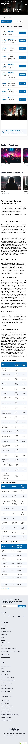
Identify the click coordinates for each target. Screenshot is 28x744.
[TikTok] (24, 616)
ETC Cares (4, 634)
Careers (3, 640)
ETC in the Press (5, 654)
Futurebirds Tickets (6, 717)
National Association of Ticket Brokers (10, 651)
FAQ (2, 668)
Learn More (21, 133)
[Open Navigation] (26, 4)
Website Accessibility (6, 683)
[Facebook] (3, 616)
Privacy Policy (4, 674)
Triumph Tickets (5, 700)
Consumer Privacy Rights (7, 677)
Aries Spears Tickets (6, 720)
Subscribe (22, 606)
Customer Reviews (6, 631)
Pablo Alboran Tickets (6, 706)
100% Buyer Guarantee (7, 628)
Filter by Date (17, 21)
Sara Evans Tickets (5, 711)
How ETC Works (5, 685)
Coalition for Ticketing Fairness (8, 648)
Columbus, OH (6, 21)
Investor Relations (5, 657)
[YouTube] (19, 616)
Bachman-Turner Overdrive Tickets (9, 714)
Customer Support (6, 666)
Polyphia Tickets (5, 703)
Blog (2, 637)
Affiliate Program (5, 643)
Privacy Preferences (6, 691)
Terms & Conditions (6, 671)
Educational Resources (7, 688)
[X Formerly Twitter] (8, 616)
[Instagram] (14, 616)
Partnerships (4, 645)
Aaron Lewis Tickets (6, 709)
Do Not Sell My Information (7, 680)
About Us (3, 626)
